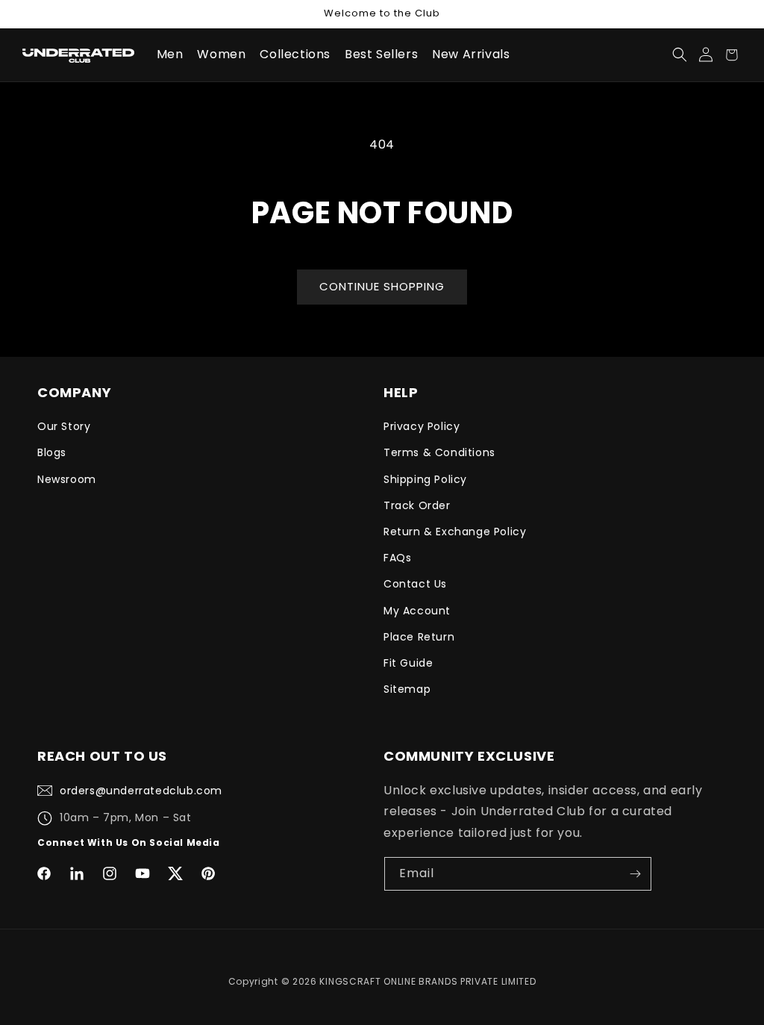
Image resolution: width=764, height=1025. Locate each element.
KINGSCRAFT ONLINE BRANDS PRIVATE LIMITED (427, 981)
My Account (417, 610)
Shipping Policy (425, 479)
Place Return (418, 636)
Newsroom (66, 479)
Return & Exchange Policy (454, 531)
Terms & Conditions (439, 452)
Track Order (417, 505)
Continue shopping (382, 286)
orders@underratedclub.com (141, 790)
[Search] (679, 55)
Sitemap (406, 689)
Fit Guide (408, 662)
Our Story (63, 426)
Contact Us (415, 583)
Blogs (51, 452)
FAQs (397, 557)
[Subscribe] (635, 873)
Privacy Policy (421, 426)
